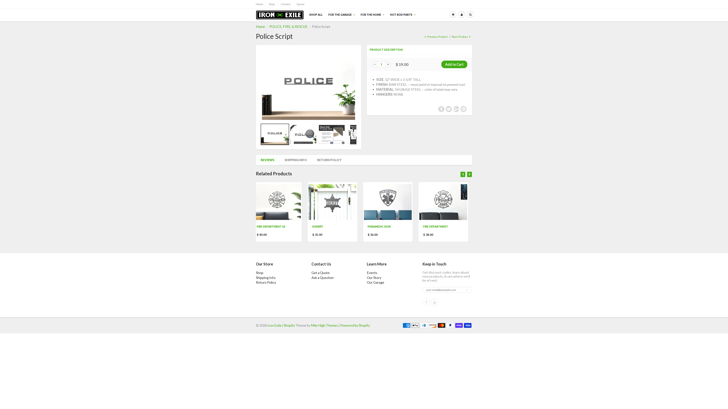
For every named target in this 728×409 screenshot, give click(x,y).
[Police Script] (308, 85)
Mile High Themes (324, 325)
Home (259, 4)
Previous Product (437, 36)
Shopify (289, 325)
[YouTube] (435, 302)
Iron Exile (275, 325)
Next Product (460, 36)
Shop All (316, 14)
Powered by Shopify (355, 325)
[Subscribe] (467, 290)
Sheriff (266, 226)
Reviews (267, 160)
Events (372, 273)
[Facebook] (426, 302)
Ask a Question (322, 278)
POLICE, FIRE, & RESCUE (288, 26)
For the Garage (340, 14)
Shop (272, 4)
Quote (300, 4)
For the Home (371, 14)
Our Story (374, 278)
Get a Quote (320, 273)
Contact (286, 4)
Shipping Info (296, 160)
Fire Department (384, 226)
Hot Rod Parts (401, 14)
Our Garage (375, 282)
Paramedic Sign (327, 226)
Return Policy (329, 160)
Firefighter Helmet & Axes (446, 226)
